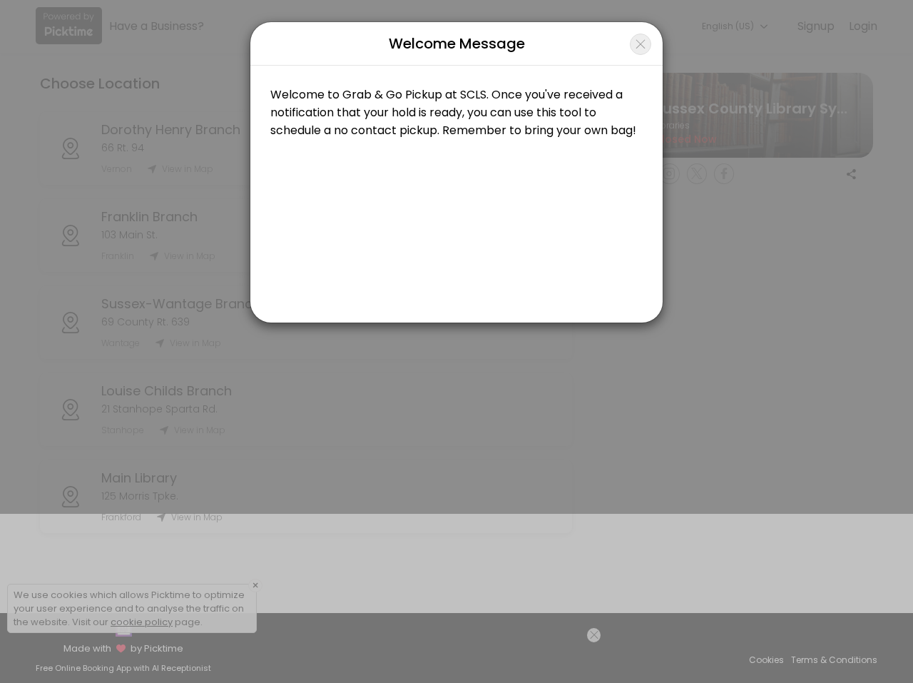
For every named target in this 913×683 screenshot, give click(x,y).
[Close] (640, 44)
